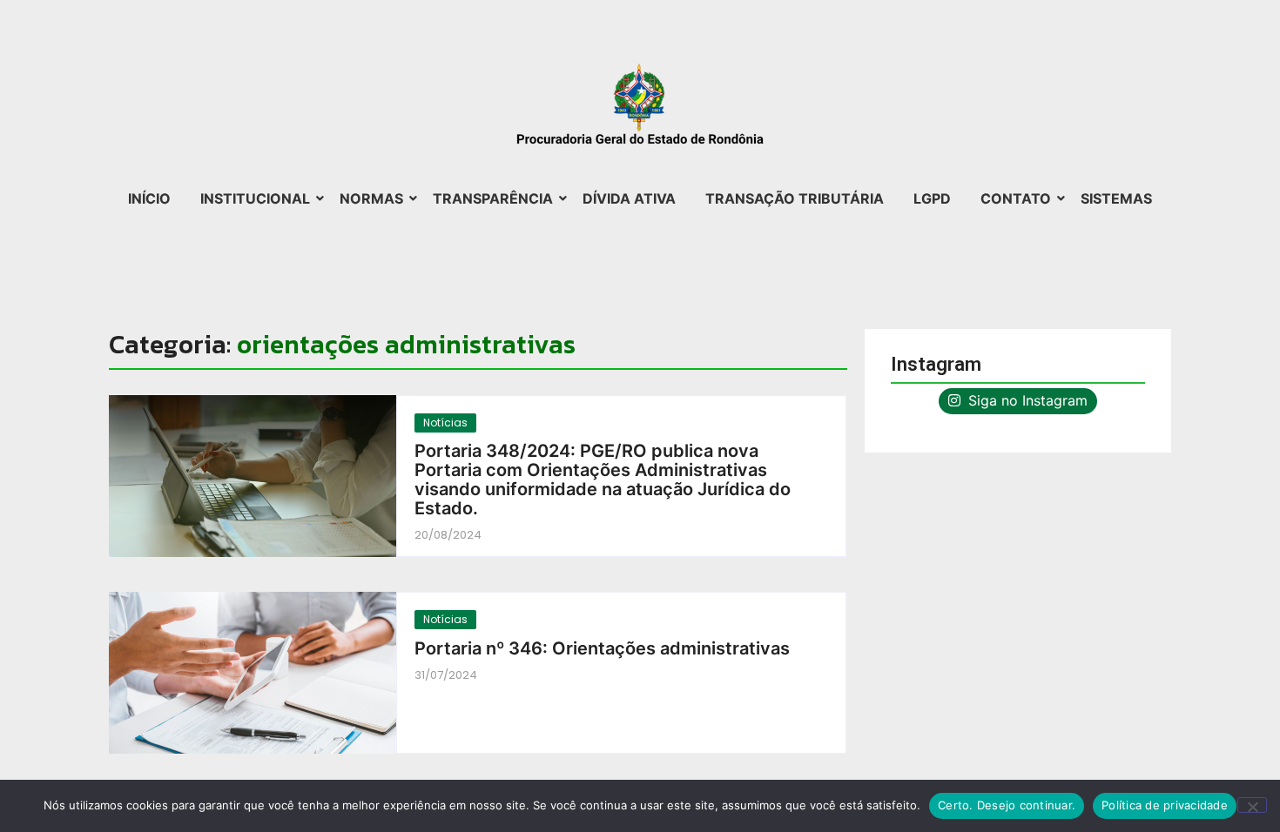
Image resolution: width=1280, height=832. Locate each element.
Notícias (445, 422)
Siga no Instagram (1026, 400)
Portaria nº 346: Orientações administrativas (602, 648)
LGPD (932, 198)
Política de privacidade (1164, 805)
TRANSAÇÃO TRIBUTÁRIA (794, 198)
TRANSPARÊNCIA (493, 198)
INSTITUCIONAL (255, 198)
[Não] (1252, 805)
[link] (252, 476)
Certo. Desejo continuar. (1006, 805)
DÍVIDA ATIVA (629, 198)
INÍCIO (149, 198)
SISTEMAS (1116, 198)
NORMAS (371, 198)
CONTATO (1015, 198)
